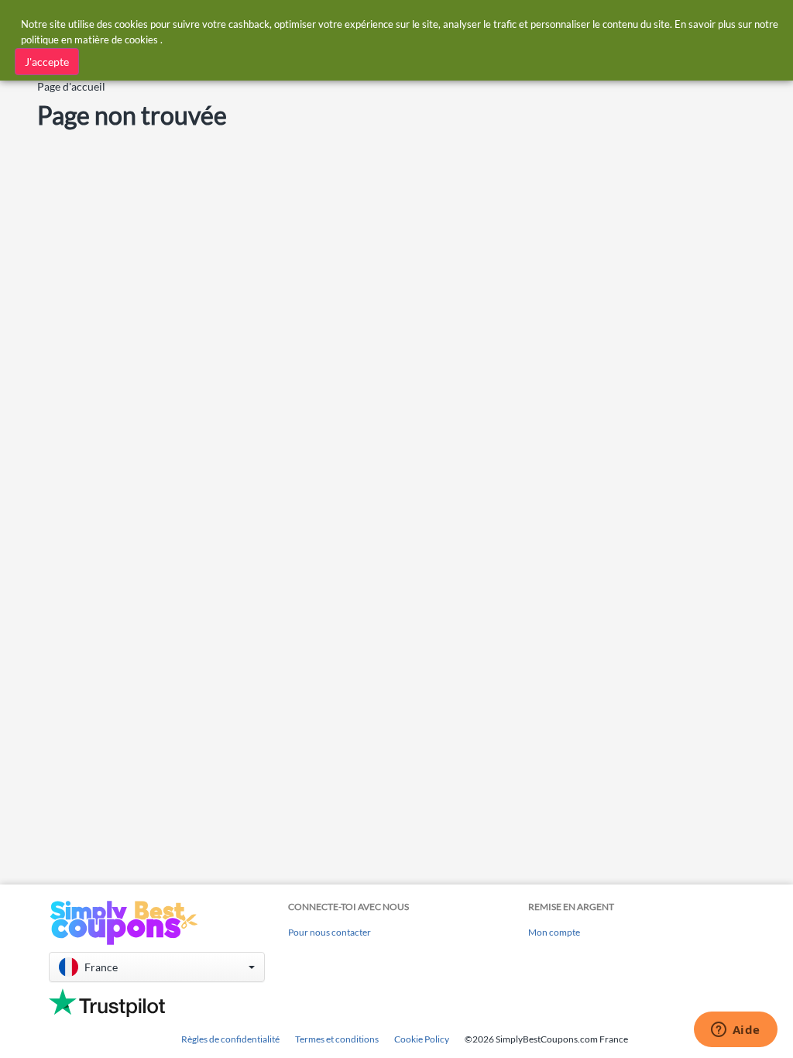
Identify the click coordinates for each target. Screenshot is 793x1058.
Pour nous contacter (329, 932)
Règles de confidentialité (230, 1039)
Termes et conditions (337, 1039)
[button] (157, 967)
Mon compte (554, 932)
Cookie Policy (421, 1039)
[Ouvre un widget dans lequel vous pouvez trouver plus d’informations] (735, 1031)
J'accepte (47, 61)
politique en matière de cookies (89, 39)
